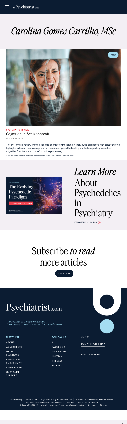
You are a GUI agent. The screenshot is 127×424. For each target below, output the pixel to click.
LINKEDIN (57, 356)
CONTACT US (14, 367)
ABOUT (10, 342)
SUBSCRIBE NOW (90, 354)
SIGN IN (85, 336)
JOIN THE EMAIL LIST (93, 344)
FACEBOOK (58, 347)
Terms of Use (31, 399)
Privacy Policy (16, 399)
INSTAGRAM (59, 351)
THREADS (57, 360)
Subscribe (64, 273)
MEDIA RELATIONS (12, 353)
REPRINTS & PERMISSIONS (14, 361)
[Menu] (7, 7)
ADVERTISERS (14, 347)
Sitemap (103, 405)
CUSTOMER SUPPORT (13, 374)
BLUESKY (57, 365)
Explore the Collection (85, 222)
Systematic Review (17, 129)
